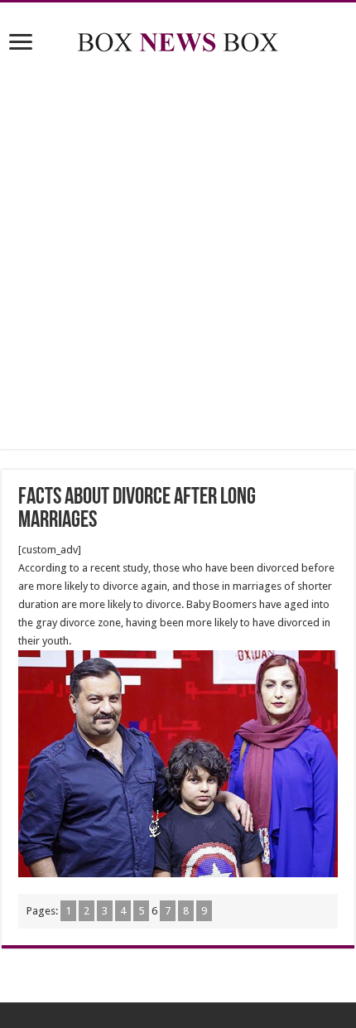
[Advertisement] (178, 254)
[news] (178, 39)
